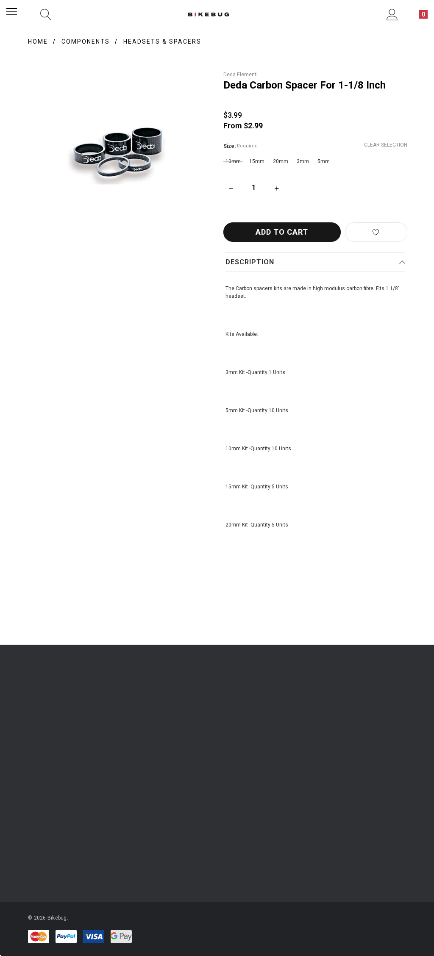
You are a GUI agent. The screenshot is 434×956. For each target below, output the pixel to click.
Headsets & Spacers (162, 41)
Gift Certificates (46, 757)
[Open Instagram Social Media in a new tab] (163, 800)
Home (38, 41)
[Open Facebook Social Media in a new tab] (186, 800)
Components (85, 41)
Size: (240, 146)
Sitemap (289, 757)
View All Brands (52, 862)
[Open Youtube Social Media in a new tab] (208, 800)
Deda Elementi (240, 75)
